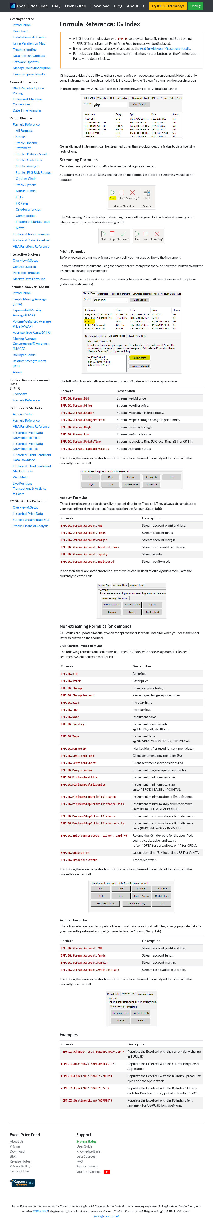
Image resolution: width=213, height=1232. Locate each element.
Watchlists (20, 477)
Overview (20, 394)
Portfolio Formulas (26, 272)
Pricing (15, 1146)
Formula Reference (26, 124)
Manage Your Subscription (32, 68)
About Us (17, 1141)
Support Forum (87, 1166)
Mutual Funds (25, 191)
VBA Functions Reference (31, 246)
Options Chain (26, 178)
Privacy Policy (20, 1166)
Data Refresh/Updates (29, 55)
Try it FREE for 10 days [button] (167, 6)
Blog (13, 1156)
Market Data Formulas (29, 279)
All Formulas (24, 130)
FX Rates (22, 203)
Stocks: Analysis (27, 166)
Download (20, 31)
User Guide (84, 1146)
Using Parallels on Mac (29, 43)
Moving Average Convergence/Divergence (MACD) (31, 343)
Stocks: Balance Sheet (31, 154)
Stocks (21, 137)
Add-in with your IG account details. (165, 48)
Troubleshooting (25, 49)
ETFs (19, 197)
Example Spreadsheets (29, 74)
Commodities (25, 215)
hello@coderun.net (106, 1216)
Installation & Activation (30, 37)
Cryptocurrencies (28, 209)
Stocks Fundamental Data (31, 519)
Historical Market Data (33, 221)
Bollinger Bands (24, 355)
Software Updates (26, 62)
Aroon (17, 372)
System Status (86, 1141)
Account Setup (23, 414)
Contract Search (24, 266)
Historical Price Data (28, 513)
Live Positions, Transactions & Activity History (29, 488)
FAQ (79, 1161)
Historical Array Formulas (31, 234)
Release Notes (20, 1161)
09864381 (40, 1211)
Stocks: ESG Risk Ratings (33, 172)
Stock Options (26, 185)
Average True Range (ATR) (32, 332)
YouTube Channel (88, 1172)
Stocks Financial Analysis (30, 526)
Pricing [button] (195, 6)
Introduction (22, 25)
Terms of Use (19, 1171)
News (20, 228)
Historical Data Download (31, 240)
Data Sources (85, 1156)
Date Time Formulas (27, 110)
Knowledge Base (88, 1151)
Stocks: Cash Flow (29, 160)
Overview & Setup (25, 260)
